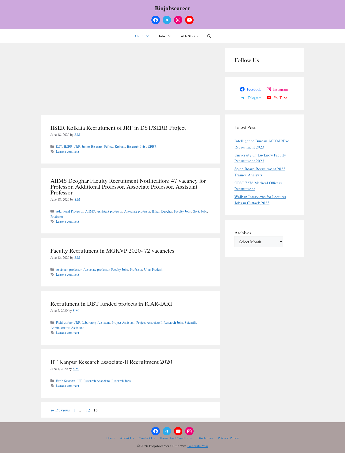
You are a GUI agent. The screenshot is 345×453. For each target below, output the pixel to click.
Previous (60, 410)
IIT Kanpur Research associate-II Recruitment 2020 (111, 361)
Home (110, 438)
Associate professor (137, 211)
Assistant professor (109, 211)
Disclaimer (205, 438)
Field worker (64, 322)
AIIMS (90, 211)
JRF (77, 146)
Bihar (155, 211)
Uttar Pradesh (153, 269)
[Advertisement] (130, 80)
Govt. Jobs (200, 211)
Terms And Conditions (176, 438)
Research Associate (97, 380)
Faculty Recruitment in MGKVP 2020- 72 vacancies (112, 250)
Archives (242, 232)
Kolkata (120, 146)
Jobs (162, 36)
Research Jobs (136, 146)
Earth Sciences (66, 380)
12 (88, 410)
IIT (79, 380)
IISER (68, 146)
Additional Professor (69, 211)
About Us (127, 438)
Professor (56, 216)
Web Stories (189, 36)
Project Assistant (123, 322)
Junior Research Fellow (97, 146)
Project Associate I (149, 322)
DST (59, 146)
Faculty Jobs (182, 211)
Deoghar (166, 211)
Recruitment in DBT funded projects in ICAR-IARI (111, 303)
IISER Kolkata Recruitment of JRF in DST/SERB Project (118, 127)
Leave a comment (67, 151)
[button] (209, 36)
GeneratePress (198, 445)
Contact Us (147, 438)
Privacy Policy (228, 438)
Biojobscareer (172, 8)
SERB (152, 146)
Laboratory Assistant (96, 322)
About (138, 36)
